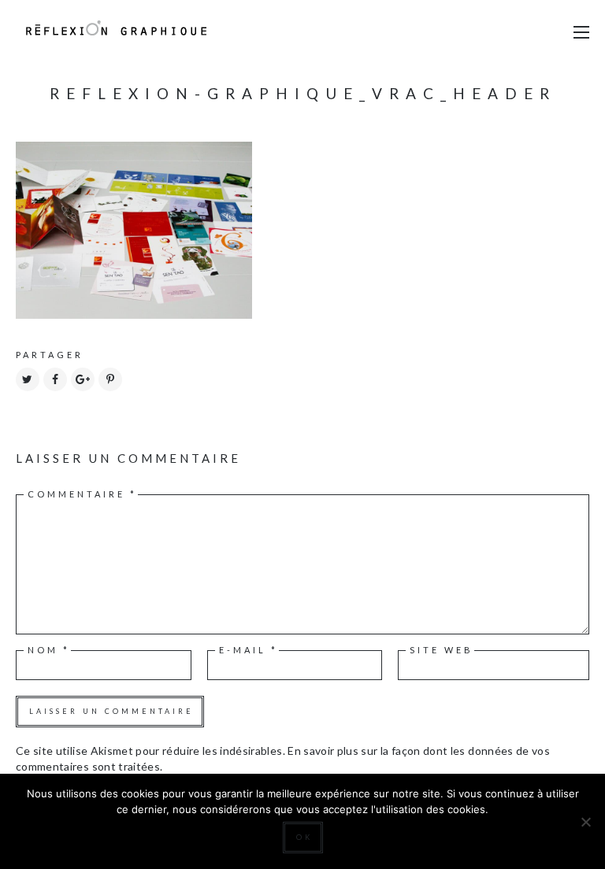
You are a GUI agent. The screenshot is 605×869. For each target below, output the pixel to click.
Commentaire (82, 494)
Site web (441, 649)
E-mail (248, 649)
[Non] (585, 822)
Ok (304, 837)
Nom (49, 649)
